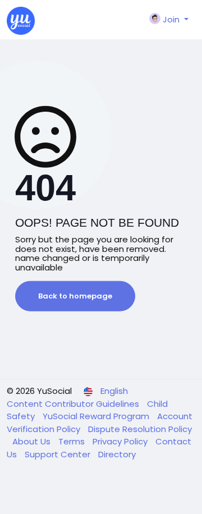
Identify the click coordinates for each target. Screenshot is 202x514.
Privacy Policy (121, 441)
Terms (72, 441)
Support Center (59, 454)
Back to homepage (75, 296)
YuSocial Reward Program (97, 416)
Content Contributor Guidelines (74, 404)
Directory (117, 454)
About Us (32, 441)
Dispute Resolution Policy (140, 429)
